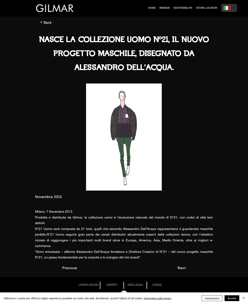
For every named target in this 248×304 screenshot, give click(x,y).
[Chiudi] (243, 298)
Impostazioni (212, 298)
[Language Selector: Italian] (229, 8)
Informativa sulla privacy (157, 298)
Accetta (232, 298)
